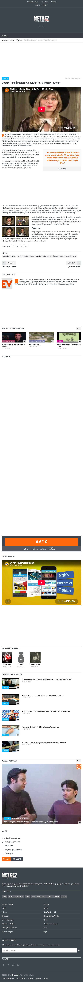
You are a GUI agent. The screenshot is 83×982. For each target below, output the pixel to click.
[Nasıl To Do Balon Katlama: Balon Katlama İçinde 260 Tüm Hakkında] (17, 719)
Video (11, 896)
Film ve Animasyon (8, 341)
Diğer (45, 932)
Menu (6, 35)
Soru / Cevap (45, 2)
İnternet (56, 896)
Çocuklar (6, 256)
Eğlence (19, 40)
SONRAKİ (71, 263)
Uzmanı (68, 256)
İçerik (27, 896)
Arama (38, 5)
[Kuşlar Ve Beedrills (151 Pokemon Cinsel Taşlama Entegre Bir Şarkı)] (69, 337)
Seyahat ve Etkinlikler (51, 924)
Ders (33, 896)
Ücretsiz (55, 256)
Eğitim (4, 908)
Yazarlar (53, 2)
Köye (74, 256)
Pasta (32, 256)
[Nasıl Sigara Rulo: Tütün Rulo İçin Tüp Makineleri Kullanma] (17, 703)
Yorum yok (9, 853)
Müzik (60, 341)
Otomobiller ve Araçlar (37, 341)
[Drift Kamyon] (41, 337)
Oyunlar (38, 256)
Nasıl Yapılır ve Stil (50, 912)
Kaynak (64, 896)
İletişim (45, 5)
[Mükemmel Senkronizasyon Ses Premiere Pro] (14, 337)
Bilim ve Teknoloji (7, 904)
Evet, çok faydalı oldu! (12, 842)
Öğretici (49, 896)
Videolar (12, 40)
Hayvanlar (5, 916)
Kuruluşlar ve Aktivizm (9, 928)
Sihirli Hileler (47, 256)
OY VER (6, 859)
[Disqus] (41, 390)
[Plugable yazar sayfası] (21, 657)
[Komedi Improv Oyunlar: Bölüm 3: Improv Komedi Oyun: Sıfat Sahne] (79, 822)
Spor (45, 928)
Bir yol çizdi (9, 846)
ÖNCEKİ (11, 263)
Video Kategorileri (32, 2)
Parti (19, 256)
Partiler (13, 256)
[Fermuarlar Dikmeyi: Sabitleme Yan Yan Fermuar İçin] (17, 735)
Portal (4, 896)
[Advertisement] (41, 59)
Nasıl (62, 256)
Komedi (46, 904)
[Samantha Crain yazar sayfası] (35, 657)
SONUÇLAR (17, 859)
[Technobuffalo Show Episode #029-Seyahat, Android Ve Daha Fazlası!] (17, 687)
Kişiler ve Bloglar (7, 932)
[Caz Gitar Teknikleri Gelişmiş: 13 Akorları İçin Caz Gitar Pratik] (17, 750)
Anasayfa (5, 40)
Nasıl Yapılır (41, 896)
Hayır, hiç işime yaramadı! (13, 850)
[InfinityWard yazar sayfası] (7, 657)
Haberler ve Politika (8, 924)
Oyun (45, 920)
